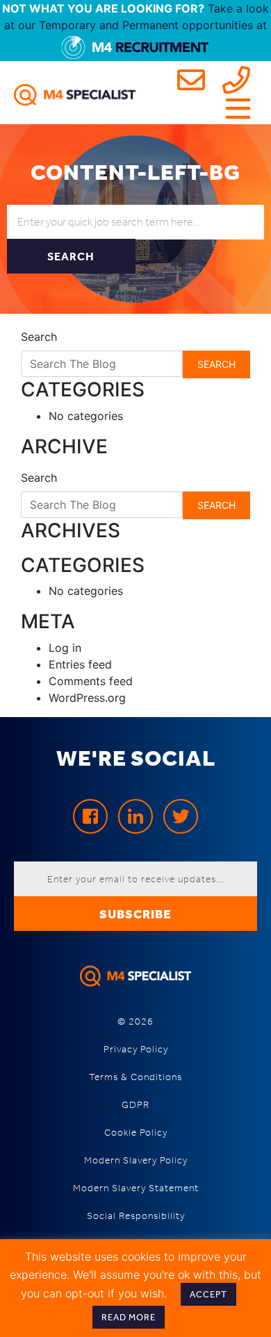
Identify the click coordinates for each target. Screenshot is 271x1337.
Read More (128, 1317)
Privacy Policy (136, 1049)
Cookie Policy (135, 1132)
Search (39, 337)
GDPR (135, 1105)
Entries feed (80, 664)
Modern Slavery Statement (136, 1188)
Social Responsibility (136, 1216)
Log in (65, 648)
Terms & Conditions (135, 1077)
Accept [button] (208, 1294)
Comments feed (91, 681)
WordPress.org (87, 698)
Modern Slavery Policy (136, 1160)
